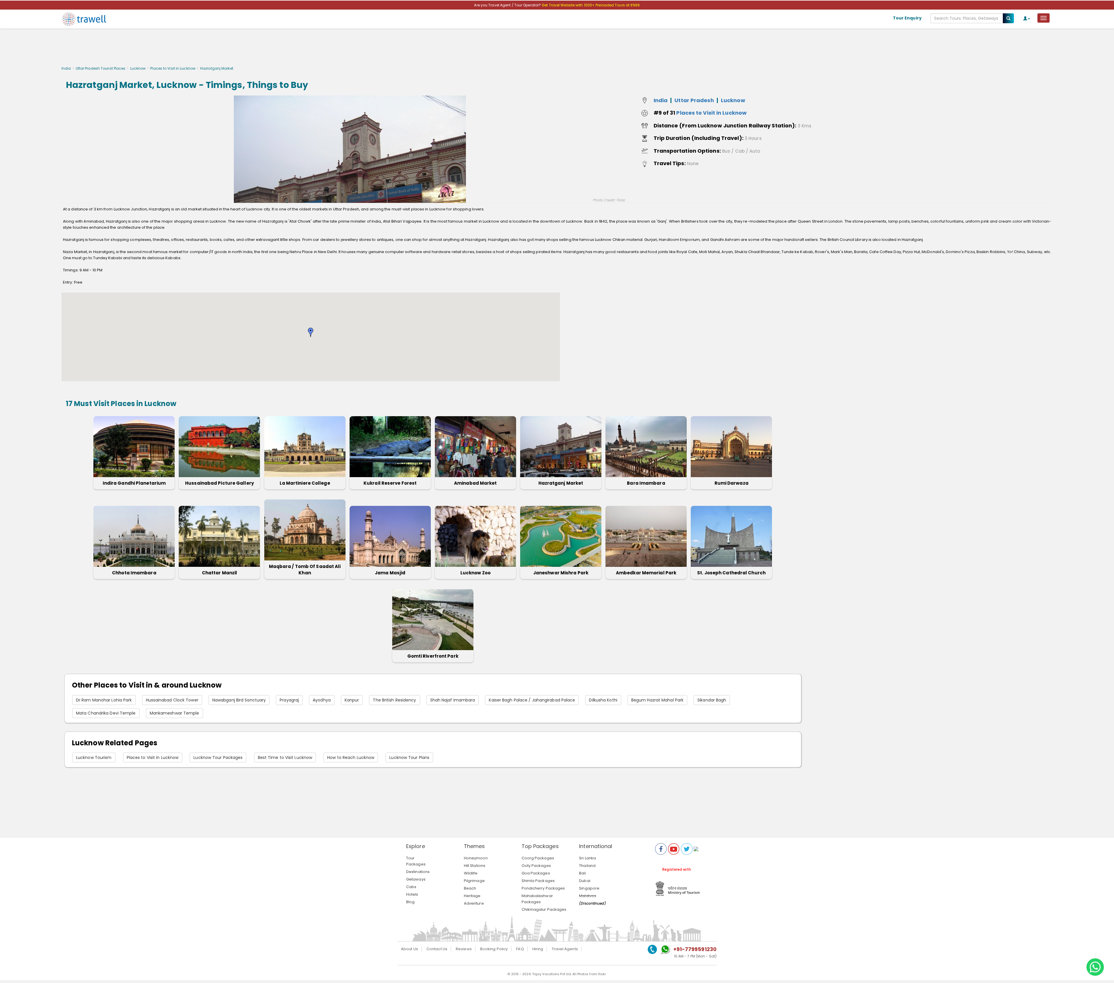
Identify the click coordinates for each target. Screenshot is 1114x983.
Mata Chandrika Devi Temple (106, 713)
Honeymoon (476, 858)
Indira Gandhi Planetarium (134, 483)
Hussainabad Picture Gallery (219, 483)
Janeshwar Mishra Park (560, 573)
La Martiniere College (305, 483)
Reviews (464, 949)
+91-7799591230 (695, 949)
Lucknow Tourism (94, 757)
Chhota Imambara (134, 573)
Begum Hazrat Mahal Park (657, 700)
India (66, 68)
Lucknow (138, 68)
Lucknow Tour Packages (218, 757)
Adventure (474, 903)
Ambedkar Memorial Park (646, 573)
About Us (409, 949)
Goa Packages (536, 873)
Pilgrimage (474, 880)
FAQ (520, 949)
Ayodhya (322, 700)
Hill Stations (474, 865)
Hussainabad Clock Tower (172, 700)
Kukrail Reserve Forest (390, 483)
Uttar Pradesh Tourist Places (101, 68)
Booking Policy (494, 949)
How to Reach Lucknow (350, 757)
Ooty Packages (536, 865)
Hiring (537, 949)
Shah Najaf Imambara (452, 700)
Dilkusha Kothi (603, 700)
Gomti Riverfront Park (432, 656)
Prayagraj (289, 700)
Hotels (412, 894)
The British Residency (394, 700)
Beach (470, 888)
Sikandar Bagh (711, 700)
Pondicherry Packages (543, 888)
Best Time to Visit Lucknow (285, 757)
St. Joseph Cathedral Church (731, 573)
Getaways (416, 879)
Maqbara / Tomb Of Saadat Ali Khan (305, 569)
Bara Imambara (646, 483)
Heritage (472, 896)
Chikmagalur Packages (544, 909)
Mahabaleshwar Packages (537, 899)
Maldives (587, 896)
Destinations (418, 871)
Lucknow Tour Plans (409, 757)
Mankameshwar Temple (174, 713)
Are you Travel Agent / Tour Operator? (508, 5)
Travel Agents (565, 949)
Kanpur (352, 700)
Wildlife (471, 873)
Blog (410, 902)
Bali (582, 873)
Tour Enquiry (907, 18)
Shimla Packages (538, 880)
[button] (310, 332)
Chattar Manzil (219, 573)
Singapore (589, 888)
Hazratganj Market (560, 483)
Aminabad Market (475, 483)
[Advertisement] (557, 49)
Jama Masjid (390, 573)
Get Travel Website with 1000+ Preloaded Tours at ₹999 (591, 5)
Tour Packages (416, 861)
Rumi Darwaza (731, 483)
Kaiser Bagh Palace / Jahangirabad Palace (532, 700)
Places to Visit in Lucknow (173, 68)
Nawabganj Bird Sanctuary (239, 700)
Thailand (587, 865)
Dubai (584, 880)
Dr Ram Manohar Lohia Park (104, 700)
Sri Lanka (587, 858)
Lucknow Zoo (475, 573)
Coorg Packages (538, 858)
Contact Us (436, 949)
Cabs (411, 887)
